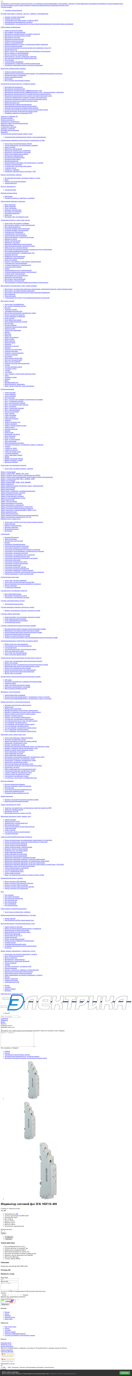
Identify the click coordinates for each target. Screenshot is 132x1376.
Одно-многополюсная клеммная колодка (18, 789)
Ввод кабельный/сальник (13, 594)
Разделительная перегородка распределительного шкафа (23, 632)
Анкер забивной (10, 394)
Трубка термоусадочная (12, 873)
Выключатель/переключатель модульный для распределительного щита (28, 96)
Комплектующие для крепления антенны (14, 123)
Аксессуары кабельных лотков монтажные (19, 738)
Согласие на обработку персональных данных (20, 1335)
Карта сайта (8, 1319)
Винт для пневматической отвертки (16, 405)
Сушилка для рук (10, 168)
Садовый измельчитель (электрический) (18, 265)
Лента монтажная (10, 441)
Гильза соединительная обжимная (16, 843)
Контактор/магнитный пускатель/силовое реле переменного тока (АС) (28, 48)
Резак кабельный (10, 296)
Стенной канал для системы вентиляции (18, 166)
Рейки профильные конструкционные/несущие (20, 769)
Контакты (8, 990)
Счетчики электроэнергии (13, 10)
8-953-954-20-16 (6, 994)
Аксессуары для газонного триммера (17, 223)
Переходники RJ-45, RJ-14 (13, 935)
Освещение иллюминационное (15, 544)
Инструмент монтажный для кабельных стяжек (20, 313)
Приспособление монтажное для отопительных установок (24, 163)
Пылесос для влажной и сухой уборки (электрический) (23, 261)
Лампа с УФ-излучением (9, 501)
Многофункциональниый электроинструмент (20, 246)
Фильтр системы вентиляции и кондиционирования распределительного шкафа (31, 637)
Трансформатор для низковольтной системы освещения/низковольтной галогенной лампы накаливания (39, 24)
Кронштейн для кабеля (12, 434)
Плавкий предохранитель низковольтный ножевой (21, 108)
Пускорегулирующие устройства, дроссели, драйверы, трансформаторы (24, 13)
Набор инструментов (12, 337)
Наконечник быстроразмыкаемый (16, 856)
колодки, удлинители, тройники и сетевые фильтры (22, 970)
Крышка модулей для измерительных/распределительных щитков (26, 664)
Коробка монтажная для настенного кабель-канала (21, 710)
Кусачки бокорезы (11, 325)
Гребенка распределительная (14, 41)
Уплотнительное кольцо (12, 622)
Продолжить (5, 1304)
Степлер (7, 370)
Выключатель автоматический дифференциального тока (23, 90)
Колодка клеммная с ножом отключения (18, 786)
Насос (7, 180)
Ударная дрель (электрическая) (15, 274)
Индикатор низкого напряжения (15, 75)
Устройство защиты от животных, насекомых (20, 198)
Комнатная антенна (7, 125)
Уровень (7, 379)
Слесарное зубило (11, 368)
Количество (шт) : (6, 1229)
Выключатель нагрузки (12, 37)
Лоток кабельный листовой (14, 753)
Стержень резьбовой (11, 453)
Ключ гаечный (9, 318)
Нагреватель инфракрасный (14, 156)
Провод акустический (8, 480)
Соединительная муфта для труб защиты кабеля (20, 649)
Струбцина (8, 372)
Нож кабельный (10, 294)
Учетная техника (6, 7)
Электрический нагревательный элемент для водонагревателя (25, 137)
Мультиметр (9, 79)
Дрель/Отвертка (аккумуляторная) (16, 235)
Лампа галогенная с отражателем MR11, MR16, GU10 (18, 510)
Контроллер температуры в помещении (18, 150)
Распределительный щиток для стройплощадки (20, 670)
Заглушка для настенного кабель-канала (18, 705)
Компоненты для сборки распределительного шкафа (22, 630)
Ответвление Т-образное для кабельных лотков (20, 760)
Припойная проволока (12, 213)
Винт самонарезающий (12, 410)
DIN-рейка (8, 680)
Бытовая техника (87, 3)
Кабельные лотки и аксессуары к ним (13, 734)
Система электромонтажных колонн (13, 600)
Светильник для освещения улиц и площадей (20, 555)
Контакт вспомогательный (13, 46)
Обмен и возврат (10, 989)
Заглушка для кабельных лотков (15, 739)
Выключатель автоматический (15, 89)
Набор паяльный (10, 206)
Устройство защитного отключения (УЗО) (18, 113)
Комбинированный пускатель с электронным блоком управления (26, 44)
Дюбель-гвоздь (9, 427)
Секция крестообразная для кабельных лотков (20, 771)
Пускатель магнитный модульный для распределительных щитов (26, 109)
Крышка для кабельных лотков (15, 745)
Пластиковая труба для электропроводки (18, 646)
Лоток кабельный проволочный (15, 755)
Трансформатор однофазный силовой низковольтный (22, 63)
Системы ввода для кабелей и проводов (14, 590)
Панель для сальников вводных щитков (18, 668)
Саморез (7, 446)
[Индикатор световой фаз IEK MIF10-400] (34, 1098)
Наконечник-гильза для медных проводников (20, 866)
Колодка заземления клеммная (15, 784)
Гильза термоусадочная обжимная (16, 845)
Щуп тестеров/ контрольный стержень (17, 80)
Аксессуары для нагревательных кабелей (18, 143)
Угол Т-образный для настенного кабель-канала (20, 731)
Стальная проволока (11, 833)
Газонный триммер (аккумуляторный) (17, 228)
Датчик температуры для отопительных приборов (21, 145)
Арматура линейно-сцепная (14, 809)
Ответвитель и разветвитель (10, 121)
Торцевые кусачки (11, 377)
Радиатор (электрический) (13, 164)
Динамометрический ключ (13, 311)
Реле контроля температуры (14, 898)
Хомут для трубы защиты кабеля (15, 654)
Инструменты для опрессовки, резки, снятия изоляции (19, 286)
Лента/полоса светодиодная (14, 541)
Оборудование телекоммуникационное (14, 908)
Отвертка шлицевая (11, 354)
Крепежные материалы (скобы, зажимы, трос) (16, 816)
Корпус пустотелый (11, 663)
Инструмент (97, 3)
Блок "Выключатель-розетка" (14, 956)
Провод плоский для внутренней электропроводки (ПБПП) (20, 475)
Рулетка (7, 365)
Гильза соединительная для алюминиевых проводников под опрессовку (28, 840)
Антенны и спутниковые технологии (38, 3)
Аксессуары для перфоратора (14, 304)
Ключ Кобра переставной (13, 320)
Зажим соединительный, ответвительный (18, 847)
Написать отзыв (14, 1208)
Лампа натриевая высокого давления (13, 493)
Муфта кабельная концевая (13, 852)
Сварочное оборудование (13, 267)
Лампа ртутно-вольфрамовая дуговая (13, 498)
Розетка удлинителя (11, 978)
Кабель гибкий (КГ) (7, 484)
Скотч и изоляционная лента (14, 871)
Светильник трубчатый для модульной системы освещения (24, 572)
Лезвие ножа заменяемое (13, 330)
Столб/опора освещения (12, 587)
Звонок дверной (10, 918)
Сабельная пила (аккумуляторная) (16, 263)
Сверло (7, 268)
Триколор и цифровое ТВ (9, 116)
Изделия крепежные (7, 389)
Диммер (7, 964)
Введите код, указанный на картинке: (13, 1297)
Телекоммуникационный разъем (15, 944)
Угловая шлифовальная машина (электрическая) (20, 272)
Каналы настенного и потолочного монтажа (15, 702)
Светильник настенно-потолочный (16, 563)
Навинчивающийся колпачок (14, 443)
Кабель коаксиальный (8, 487)
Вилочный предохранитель (14, 87)
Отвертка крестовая (11, 351)
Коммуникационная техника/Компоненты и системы (18, 915)
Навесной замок (10, 342)
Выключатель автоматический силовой (18, 35)
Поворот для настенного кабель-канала (18, 717)
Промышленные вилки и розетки (12, 878)
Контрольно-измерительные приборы (13, 68)
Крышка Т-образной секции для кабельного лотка (21, 748)
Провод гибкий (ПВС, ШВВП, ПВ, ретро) (15, 473)
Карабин (7, 431)
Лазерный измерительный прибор (16, 327)
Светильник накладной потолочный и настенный (21, 558)
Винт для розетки (10, 406)
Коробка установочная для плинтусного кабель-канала (23, 712)
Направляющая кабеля (12, 825)
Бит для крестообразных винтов (15, 306)
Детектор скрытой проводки (14, 72)
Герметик (8, 420)
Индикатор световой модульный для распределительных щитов (26, 99)
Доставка (8, 987)
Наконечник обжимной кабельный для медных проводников (25, 863)
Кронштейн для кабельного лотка (16, 743)
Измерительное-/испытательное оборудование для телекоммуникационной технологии (33, 73)
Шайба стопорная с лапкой (13, 460)
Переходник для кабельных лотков (16, 762)
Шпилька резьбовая (11, 462)
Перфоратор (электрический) (14, 258)
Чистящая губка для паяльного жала (16, 217)
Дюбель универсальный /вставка (15, 425)
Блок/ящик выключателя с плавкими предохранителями (23, 681)
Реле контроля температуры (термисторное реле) (21, 58)
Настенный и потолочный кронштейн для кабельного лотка (24, 757)
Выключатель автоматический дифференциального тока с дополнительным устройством (34, 92)
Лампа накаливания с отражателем (12, 505)
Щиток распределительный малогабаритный (19, 671)
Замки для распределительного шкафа (17, 685)
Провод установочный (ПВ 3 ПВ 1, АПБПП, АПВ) (18, 479)
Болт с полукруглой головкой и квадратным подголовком (24, 399)
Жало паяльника (10, 204)
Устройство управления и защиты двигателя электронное (24, 65)
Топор (7, 375)
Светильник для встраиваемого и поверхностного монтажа (24, 551)
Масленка (8, 334)
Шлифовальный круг (12, 382)
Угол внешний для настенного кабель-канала (19, 724)
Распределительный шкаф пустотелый (17, 634)
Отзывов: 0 (4, 1208)
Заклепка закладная (11, 429)
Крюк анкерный (10, 436)
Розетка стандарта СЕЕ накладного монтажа (19, 886)
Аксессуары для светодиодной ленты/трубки (19, 582)
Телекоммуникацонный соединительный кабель (21, 946)
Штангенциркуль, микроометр (15, 384)
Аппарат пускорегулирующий (15, 17)
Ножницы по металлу (12, 346)
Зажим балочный (10, 819)
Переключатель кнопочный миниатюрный (19, 971)
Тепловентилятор (10, 190)
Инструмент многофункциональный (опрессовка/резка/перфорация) (27, 292)
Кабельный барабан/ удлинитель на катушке (19, 237)
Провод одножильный (8, 472)
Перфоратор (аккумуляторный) (15, 256)
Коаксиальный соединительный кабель (18, 932)
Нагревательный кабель (12, 159)
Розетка (7, 977)
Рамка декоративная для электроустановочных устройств (23, 975)
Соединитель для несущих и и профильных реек (21, 778)
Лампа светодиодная (7, 500)
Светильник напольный (12, 560)
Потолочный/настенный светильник (17, 546)
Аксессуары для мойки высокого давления (19, 468)
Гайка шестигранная (11, 418)
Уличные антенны (7, 118)
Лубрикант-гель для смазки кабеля (16, 850)
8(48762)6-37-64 (17, 994)
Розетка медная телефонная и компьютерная (19, 941)
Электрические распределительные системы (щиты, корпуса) (21, 658)
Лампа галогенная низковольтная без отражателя (17, 508)
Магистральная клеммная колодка (16, 688)
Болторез (8, 308)
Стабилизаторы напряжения (14, 62)
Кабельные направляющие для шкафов (17, 687)
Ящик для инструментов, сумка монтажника (19, 386)
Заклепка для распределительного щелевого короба (22, 799)
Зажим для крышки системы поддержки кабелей (21, 741)
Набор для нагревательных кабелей (16, 154)
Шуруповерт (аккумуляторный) (15, 279)
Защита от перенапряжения (14, 42)
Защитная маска (10, 524)
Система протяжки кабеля (13, 367)
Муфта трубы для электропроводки (16, 644)
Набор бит (8, 335)
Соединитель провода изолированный (17, 832)
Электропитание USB (12, 982)
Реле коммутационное (12, 897)
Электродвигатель (11, 183)
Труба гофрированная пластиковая (16, 620)
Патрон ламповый (11, 585)
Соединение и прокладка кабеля (33, 5)
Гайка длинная (9, 413)
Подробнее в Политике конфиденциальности (63, 1373)
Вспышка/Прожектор (12, 537)
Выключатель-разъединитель (14, 39)
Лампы (115, 3)
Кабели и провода (107, 3)
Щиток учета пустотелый (13, 673)
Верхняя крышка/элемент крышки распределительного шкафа (25, 629)
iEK (17, 1214)
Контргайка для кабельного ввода (16, 595)
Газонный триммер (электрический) (17, 230)
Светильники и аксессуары (13, 5)
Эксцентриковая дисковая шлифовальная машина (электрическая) (26, 282)
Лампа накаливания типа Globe (11, 494)
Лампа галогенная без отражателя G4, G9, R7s (16, 517)
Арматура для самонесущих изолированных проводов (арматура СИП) (28, 808)
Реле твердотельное (11, 905)
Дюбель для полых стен (12, 422)
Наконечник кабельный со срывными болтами (20, 857)
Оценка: (3, 1293)
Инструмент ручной (7, 301)
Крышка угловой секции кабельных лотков (19, 750)
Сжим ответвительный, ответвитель (17, 868)
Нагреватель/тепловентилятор (15, 157)
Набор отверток (10, 341)
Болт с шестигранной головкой (15, 403)
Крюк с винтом (10, 438)
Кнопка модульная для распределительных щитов (21, 101)
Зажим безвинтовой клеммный (15, 695)
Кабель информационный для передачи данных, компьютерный (22, 486)
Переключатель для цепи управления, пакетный (20, 56)
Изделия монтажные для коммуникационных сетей (18, 923)
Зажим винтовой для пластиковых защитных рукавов (22, 617)
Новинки (8, 1315)
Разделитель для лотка (12, 767)
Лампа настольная (11, 539)
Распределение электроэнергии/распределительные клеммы (20, 676)
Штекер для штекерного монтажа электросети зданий (22, 610)
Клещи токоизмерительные (14, 77)
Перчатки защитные (11, 527)
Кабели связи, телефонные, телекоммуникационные (18, 491)
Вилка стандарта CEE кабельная (15, 881)
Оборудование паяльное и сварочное (13, 201)
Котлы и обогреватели (8, 186)
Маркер (7, 332)
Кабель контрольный (8, 489)
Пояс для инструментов (12, 361)
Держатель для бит (11, 309)
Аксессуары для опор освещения (15, 580)
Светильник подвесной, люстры (15, 567)
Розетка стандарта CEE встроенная (16, 885)
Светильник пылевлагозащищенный (17, 568)
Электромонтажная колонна (14, 604)
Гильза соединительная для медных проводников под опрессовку (26, 842)
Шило (7, 381)
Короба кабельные (7, 796)
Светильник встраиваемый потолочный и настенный (22, 549)
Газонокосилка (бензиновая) (14, 232)
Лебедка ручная (10, 328)
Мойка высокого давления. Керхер (16, 248)
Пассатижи (8, 356)
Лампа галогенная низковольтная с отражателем (17, 506)
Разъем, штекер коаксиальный (14, 939)
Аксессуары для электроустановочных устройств (21, 954)
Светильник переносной (13, 565)
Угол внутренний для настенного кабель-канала (20, 728)
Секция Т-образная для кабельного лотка (18, 772)
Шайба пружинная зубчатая (14, 458)
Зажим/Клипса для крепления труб (16, 823)
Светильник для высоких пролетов (16, 553)
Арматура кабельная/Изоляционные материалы (16, 837)
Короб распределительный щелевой (16, 801)
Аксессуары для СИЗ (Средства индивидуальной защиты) (24, 522)
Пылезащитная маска (12, 529)
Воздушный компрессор (13, 227)
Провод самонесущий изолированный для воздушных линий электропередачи (27, 477)
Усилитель (8, 947)
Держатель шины (10, 683)
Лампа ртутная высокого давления (12, 496)
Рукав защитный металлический (15, 619)
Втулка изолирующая (12, 411)
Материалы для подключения (10, 692)
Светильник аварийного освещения (16, 548)
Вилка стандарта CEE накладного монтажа (19, 883)
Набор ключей (9, 339)
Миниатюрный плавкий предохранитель (18, 104)
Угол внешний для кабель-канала (16, 722)
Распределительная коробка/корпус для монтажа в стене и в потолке (27, 697)
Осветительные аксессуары (10, 577)
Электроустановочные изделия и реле (56, 5)
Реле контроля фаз (11, 902)
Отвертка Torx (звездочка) (13, 349)
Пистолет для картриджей (13, 360)
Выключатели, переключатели (15, 959)
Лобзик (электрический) (13, 241)
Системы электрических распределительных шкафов (18, 625)
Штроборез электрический (13, 277)
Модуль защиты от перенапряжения (16, 53)
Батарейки (4, 132)
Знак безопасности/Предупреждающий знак (19, 920)
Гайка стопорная (10, 417)
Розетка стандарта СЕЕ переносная (16, 888)
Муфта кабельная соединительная (16, 854)
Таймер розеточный (11, 980)
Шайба (7, 457)
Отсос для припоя (10, 208)
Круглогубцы (9, 323)
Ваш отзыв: (4, 1281)
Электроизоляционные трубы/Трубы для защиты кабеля (19, 641)
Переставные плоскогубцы (13, 358)
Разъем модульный (11, 937)
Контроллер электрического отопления (17, 152)
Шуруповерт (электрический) (14, 281)
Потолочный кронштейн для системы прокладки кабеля (23, 765)
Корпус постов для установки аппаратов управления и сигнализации (27, 51)
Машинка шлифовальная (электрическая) (18, 244)
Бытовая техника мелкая (9, 193)
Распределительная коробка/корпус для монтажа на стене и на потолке (28, 698)
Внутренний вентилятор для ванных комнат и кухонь (22, 178)
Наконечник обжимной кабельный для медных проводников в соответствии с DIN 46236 (34, 864)
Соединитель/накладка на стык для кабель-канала (21, 721)
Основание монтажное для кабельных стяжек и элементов (24, 444)
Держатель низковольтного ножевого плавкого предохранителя (26, 97)
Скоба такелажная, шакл (13, 451)
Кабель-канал (9, 707)
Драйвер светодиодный (12, 19)
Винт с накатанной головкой (14, 408)
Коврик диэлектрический (13, 525)
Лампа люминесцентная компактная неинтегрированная (19, 515)
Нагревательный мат (11, 161)
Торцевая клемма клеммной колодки (17, 793)
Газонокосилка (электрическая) (15, 234)
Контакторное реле (11, 49)
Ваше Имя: (4, 1277)
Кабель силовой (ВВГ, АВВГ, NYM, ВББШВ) (16, 482)
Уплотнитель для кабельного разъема (17, 597)
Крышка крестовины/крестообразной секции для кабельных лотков (27, 746)
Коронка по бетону (11, 239)
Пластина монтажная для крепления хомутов (19, 826)
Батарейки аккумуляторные (10, 130)
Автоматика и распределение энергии (13, 3)
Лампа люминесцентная (9, 512)
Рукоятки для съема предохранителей (17, 363)
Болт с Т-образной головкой (14, 401)
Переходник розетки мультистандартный (18, 973)
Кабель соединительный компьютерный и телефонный (23, 928)
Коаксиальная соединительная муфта (17, 930)
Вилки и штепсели (11, 958)
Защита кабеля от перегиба (13, 927)
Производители (10, 1317)
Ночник (7, 542)
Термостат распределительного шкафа (17, 636)
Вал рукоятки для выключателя (15, 32)
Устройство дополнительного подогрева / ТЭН (20, 171)
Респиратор (8, 531)
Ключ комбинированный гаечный (16, 321)
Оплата (7, 985)
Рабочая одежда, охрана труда (10, 519)
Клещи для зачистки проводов (15, 315)
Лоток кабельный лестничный (15, 751)
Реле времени (9, 895)
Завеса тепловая (10, 147)
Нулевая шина (9, 788)
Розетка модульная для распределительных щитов (21, 111)
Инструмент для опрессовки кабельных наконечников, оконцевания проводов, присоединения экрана (38, 289)
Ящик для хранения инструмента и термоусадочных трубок (24, 875)
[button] (66, 1308)
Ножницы (8, 344)
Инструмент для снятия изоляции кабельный (19, 291)
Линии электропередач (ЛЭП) (11, 804)
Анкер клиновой (10, 396)
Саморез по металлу (11, 450)
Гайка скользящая (10, 415)
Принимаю (124, 1373)
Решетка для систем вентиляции (15, 181)
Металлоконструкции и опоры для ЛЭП (18, 813)
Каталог (7, 1312)
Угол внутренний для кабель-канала (17, 726)
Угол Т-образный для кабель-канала (16, 729)
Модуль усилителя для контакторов (16, 55)
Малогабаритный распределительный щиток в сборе (22, 666)
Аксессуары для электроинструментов (13, 465)
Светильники (5, 534)
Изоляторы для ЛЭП (11, 811)
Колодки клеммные (7, 781)
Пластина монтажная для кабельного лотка (19, 764)
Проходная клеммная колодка (14, 791)
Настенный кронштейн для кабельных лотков (20, 758)
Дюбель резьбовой (11, 424)
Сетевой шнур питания (8, 127)
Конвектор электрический (13, 149)
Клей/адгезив (9, 432)
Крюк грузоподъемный (12, 439)
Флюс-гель (8, 215)
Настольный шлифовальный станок (16, 251)
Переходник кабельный (12, 934)
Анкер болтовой (10, 392)
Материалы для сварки (12, 242)
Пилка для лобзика (11, 260)
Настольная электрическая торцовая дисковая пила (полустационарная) (28, 249)
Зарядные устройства (8, 128)
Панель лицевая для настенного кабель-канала (20, 714)
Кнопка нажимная (11, 968)
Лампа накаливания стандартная (11, 503)
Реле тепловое (9, 60)
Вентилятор (8, 196)
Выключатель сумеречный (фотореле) (17, 961)
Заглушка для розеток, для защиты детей (18, 966)
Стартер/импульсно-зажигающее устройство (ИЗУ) (21, 20)
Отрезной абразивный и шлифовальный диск (20, 253)
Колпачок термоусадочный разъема (16, 849)
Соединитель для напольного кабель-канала (19, 719)
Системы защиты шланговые (10, 614)
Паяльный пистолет (11, 254)
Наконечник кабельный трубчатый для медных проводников (25, 859)
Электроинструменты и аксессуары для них (15, 220)
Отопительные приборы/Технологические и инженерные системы (23, 140)
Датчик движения (10, 963)
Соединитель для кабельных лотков (16, 776)
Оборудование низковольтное (10, 27)
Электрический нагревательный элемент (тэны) (16, 134)
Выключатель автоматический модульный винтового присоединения (28, 94)
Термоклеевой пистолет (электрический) (18, 270)
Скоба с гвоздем (10, 830)
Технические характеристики (14, 1226)
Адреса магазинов (7, 1350)
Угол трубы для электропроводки (16, 653)
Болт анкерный (10, 398)
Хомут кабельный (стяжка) (13, 455)
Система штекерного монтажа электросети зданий (17, 607)
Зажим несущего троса (12, 821)
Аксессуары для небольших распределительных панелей (23, 661)
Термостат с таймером (12, 170)
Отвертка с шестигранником (14, 353)
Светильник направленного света (16, 561)
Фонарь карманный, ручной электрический (19, 574)
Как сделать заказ (10, 1326)
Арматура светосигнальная (14, 30)
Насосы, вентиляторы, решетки (11, 175)
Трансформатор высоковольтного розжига (18, 22)
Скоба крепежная (10, 828)
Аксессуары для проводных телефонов (17, 912)
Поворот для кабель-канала (14, 715)
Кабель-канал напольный (13, 708)
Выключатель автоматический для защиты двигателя (22, 34)
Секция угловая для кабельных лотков (17, 774)
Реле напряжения (10, 903)
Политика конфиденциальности (15, 1333)
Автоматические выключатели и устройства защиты (18, 84)
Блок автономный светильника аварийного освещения (23, 584)
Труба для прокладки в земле (14, 651)
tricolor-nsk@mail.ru (7, 1346)
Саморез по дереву (11, 448)
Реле (2, 891)
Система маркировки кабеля (14, 869)
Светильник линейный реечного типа (17, 556)
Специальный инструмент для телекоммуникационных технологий (27, 298)
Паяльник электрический (13, 210)
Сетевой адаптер (10, 942)
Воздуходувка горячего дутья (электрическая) (20, 225)
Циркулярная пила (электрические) (16, 275)
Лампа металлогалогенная (9, 513)
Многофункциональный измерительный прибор (21, 106)
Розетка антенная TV (8, 120)
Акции (7, 1314)
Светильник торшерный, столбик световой (19, 570)
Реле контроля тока (11, 900)
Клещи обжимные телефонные (15, 316)
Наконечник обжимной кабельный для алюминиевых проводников (27, 861)
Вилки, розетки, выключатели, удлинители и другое (18, 951)
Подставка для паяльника (13, 211)
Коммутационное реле (12, 102)
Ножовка (8, 348)
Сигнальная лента (11, 647)
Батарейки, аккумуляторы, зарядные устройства (66, 3)
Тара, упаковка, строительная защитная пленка (20, 374)
